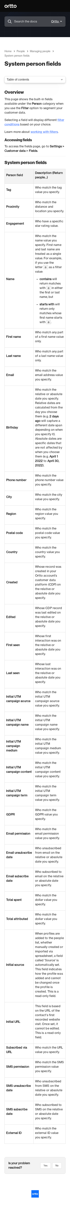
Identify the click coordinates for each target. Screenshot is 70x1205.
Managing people (40, 51)
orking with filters (45, 131)
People (21, 51)
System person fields (16, 56)
